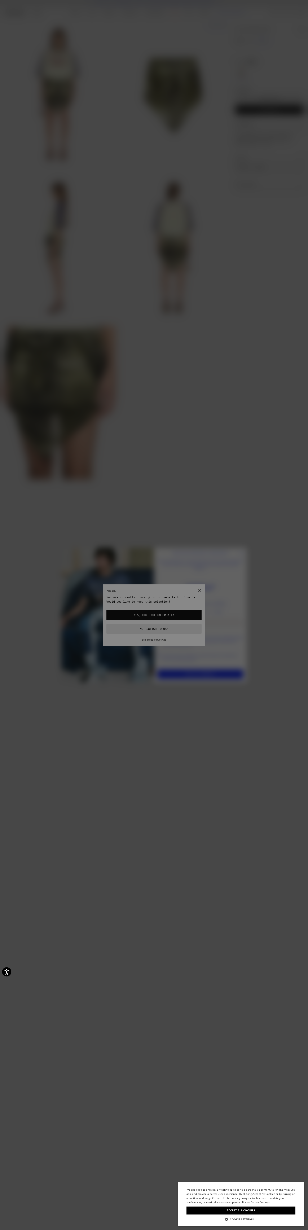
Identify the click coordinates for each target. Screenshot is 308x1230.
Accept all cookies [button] (241, 1210)
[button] (240, 1219)
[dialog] (241, 1204)
